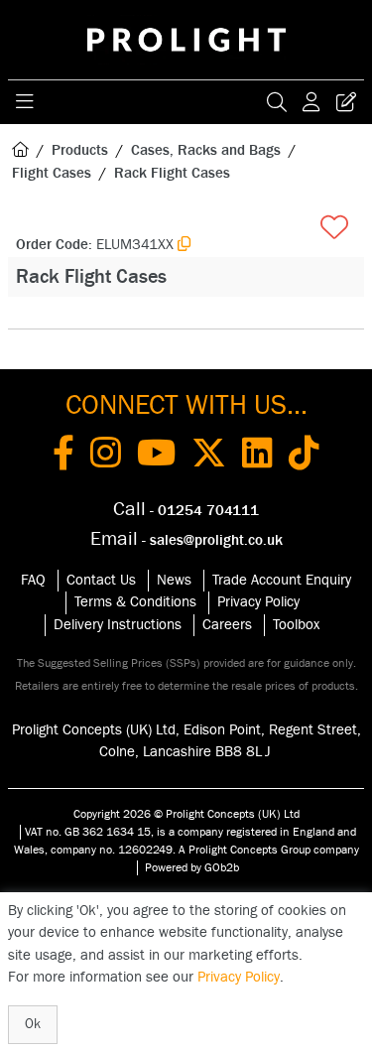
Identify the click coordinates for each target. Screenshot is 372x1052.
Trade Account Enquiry (281, 580)
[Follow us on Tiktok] (304, 456)
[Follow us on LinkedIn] (257, 456)
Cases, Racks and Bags (206, 150)
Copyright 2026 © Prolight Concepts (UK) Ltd (186, 814)
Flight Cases (51, 173)
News (174, 580)
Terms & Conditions (135, 601)
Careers (227, 624)
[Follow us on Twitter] (209, 456)
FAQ (33, 580)
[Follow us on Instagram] (105, 456)
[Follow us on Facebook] (63, 456)
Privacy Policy (258, 601)
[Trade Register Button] (346, 102)
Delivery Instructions (118, 624)
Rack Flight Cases (172, 173)
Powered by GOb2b (192, 867)
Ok (33, 1024)
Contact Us (101, 580)
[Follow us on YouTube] (156, 456)
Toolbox (296, 624)
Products (80, 150)
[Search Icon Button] (277, 102)
